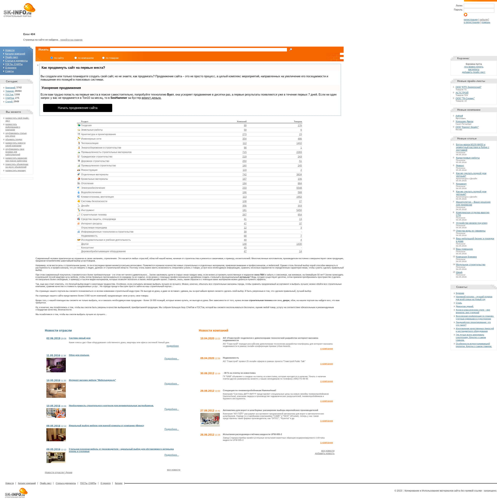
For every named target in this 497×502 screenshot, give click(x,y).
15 (300, 134)
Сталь (459, 303)
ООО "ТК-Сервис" (465, 98)
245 (300, 165)
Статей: (9, 101)
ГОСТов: (9, 94)
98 (245, 147)
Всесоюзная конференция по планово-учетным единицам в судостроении (475, 317)
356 (244, 205)
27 (300, 201)
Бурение (460, 293)
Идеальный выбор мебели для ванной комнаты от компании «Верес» (106, 425)
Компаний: (10, 87)
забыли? (484, 19)
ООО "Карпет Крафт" (467, 127)
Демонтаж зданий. (465, 306)
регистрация (471, 19)
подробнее (173, 346)
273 (244, 134)
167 (244, 179)
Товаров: (9, 91)
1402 (299, 143)
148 (244, 244)
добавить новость (325, 453)
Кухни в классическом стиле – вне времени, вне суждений (473, 311)
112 (245, 143)
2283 (299, 152)
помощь (485, 22)
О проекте (11, 67)
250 (244, 161)
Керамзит (461, 183)
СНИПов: (10, 98)
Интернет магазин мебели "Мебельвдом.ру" (92, 380)
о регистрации (472, 22)
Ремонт (460, 165)
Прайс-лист (11, 57)
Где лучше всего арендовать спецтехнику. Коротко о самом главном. (471, 337)
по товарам (112, 58)
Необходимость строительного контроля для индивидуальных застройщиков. (111, 405)
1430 (299, 244)
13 (300, 219)
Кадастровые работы (468, 157)
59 (245, 130)
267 (244, 214)
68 (245, 235)
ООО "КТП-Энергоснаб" (468, 87)
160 (244, 165)
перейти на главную (71, 39)
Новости (10, 50)
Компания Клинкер (466, 256)
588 (300, 192)
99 (245, 125)
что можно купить (473, 66)
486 (300, 138)
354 (244, 138)
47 (245, 223)
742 (244, 174)
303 (300, 205)
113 (245, 196)
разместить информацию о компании (12, 127)
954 (300, 214)
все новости (173, 469)
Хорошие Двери (464, 121)
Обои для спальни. (79, 355)
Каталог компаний (15, 53)
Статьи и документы (16, 60)
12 (245, 227)
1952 (299, 196)
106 (300, 179)
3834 (299, 174)
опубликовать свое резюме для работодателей (14, 152)
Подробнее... (171, 358)
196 (244, 192)
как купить (473, 69)
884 (300, 183)
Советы (9, 71)
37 (300, 223)
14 (300, 251)
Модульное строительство (470, 264)
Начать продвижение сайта (77, 107)
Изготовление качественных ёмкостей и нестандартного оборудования (475, 329)
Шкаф (459, 272)
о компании (326, 348)
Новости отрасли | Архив (58, 472)
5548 (299, 188)
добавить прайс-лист (473, 72)
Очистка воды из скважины (471, 230)
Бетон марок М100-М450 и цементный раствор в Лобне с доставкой (472, 147)
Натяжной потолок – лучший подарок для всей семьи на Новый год (474, 298)
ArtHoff (459, 116)
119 (245, 170)
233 (244, 188)
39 (245, 231)
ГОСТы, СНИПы (14, 64)
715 (244, 152)
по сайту (59, 58)
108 (244, 201)
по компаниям (86, 58)
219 (244, 156)
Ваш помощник (464, 249)
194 (244, 183)
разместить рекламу (15, 170)
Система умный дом (79, 338)
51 (300, 161)
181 (244, 210)
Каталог (119, 483)
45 (245, 247)
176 (300, 125)
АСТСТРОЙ (462, 92)
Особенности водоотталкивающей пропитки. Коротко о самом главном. (474, 344)
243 (300, 156)
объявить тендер (13, 139)
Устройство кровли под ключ (471, 223)
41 (245, 219)
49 (245, 240)
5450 (299, 210)
